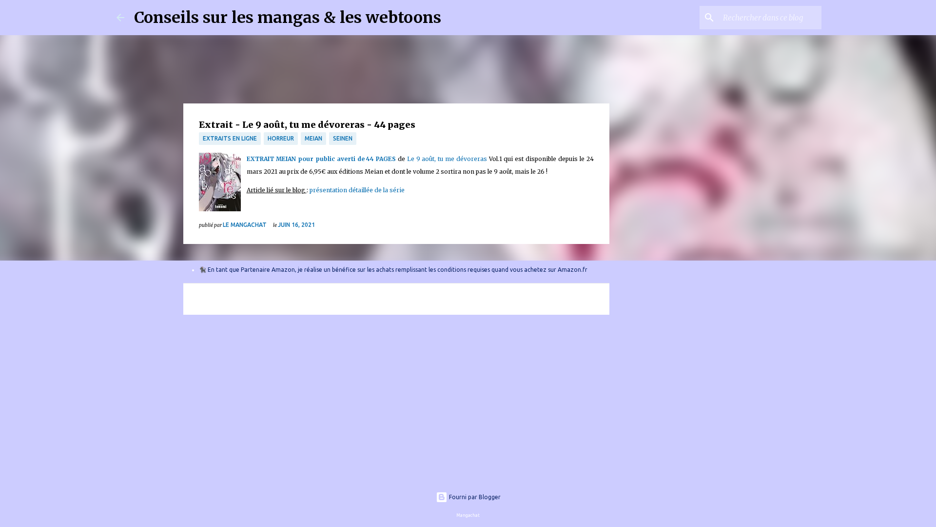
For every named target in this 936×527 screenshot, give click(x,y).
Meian (313, 138)
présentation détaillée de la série (357, 190)
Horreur (281, 138)
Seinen (342, 138)
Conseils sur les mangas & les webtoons (287, 17)
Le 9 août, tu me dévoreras (448, 158)
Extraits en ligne (230, 138)
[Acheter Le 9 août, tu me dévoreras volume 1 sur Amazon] (220, 184)
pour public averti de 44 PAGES (347, 158)
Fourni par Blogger (474, 497)
